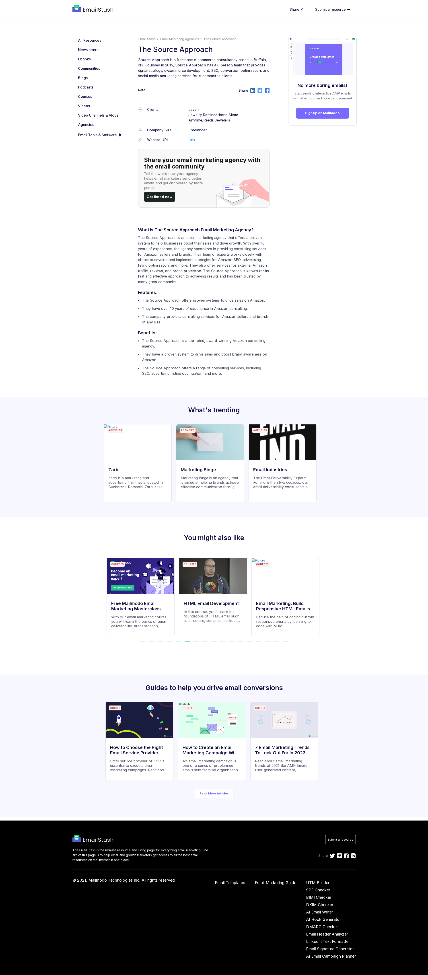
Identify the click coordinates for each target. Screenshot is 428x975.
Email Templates (230, 882)
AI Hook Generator (323, 919)
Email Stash (147, 39)
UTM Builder (317, 882)
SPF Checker (318, 890)
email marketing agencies (179, 39)
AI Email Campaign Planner (331, 956)
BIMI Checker (318, 897)
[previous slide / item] (110, 594)
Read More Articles (214, 793)
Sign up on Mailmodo (322, 113)
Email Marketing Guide (275, 882)
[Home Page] (93, 9)
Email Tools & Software (97, 135)
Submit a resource (340, 839)
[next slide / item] (318, 594)
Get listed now (160, 197)
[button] (142, 641)
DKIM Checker (319, 904)
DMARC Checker (322, 926)
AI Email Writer (319, 912)
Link (191, 140)
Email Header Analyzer (327, 934)
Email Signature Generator (330, 948)
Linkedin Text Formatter (328, 941)
